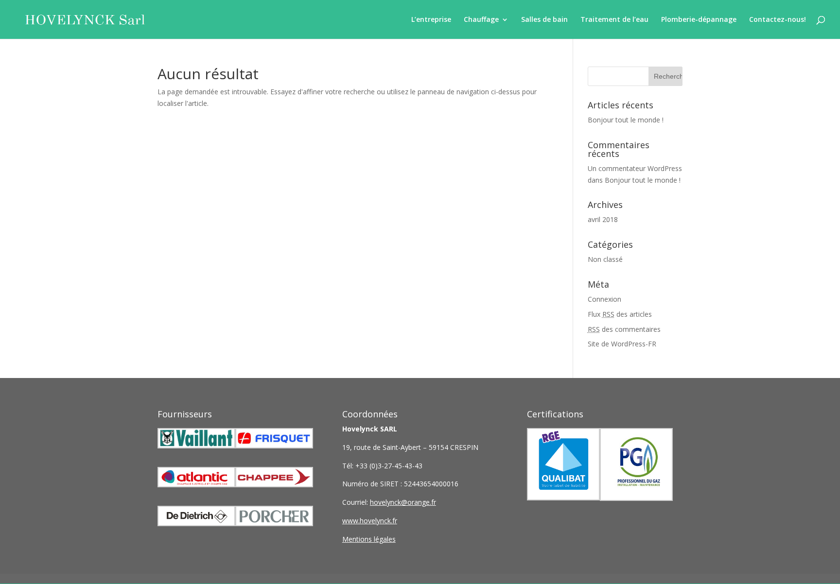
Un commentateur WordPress (635, 168)
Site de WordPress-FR (622, 343)
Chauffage (481, 20)
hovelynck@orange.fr (403, 502)
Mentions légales (369, 539)
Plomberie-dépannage (698, 20)
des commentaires (624, 329)
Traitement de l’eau (614, 20)
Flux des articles (620, 314)
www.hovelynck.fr (369, 520)
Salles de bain (544, 20)
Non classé (605, 259)
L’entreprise (431, 20)
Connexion (604, 299)
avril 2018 (603, 219)
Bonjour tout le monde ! (626, 119)
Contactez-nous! (777, 20)
